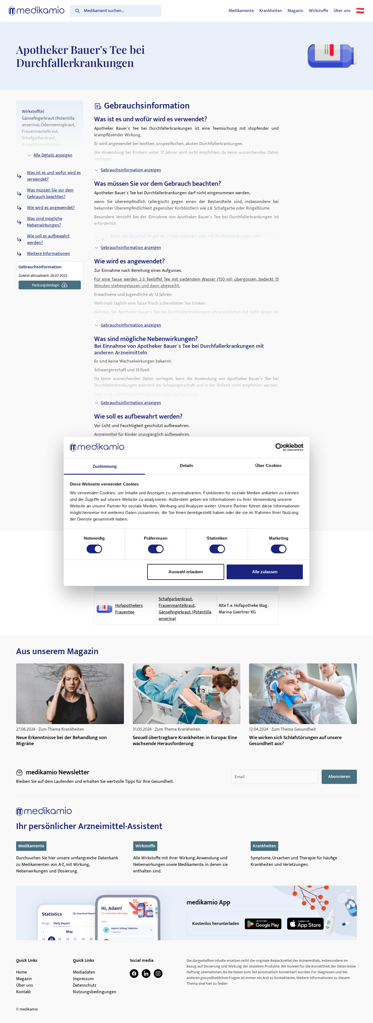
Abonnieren (339, 776)
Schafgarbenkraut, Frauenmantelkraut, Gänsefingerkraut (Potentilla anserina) (185, 609)
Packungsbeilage (45, 285)
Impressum (83, 979)
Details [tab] (186, 465)
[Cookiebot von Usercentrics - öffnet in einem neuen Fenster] (279, 447)
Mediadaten (84, 972)
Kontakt (23, 992)
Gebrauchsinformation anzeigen (131, 170)
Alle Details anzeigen (53, 155)
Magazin (295, 11)
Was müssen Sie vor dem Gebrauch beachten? (50, 193)
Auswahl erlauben (185, 571)
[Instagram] (158, 973)
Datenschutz (84, 985)
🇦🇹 (360, 11)
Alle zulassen (264, 571)
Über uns (342, 11)
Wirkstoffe (318, 11)
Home (21, 972)
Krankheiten (270, 11)
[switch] (156, 549)
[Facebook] (134, 973)
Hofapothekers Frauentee (129, 609)
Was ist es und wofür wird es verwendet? (54, 176)
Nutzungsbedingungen (94, 992)
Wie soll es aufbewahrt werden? (48, 239)
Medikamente (241, 11)
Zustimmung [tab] (105, 466)
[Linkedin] (146, 973)
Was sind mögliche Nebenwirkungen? (44, 222)
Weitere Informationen (48, 254)
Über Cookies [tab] (268, 465)
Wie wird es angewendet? (51, 208)
